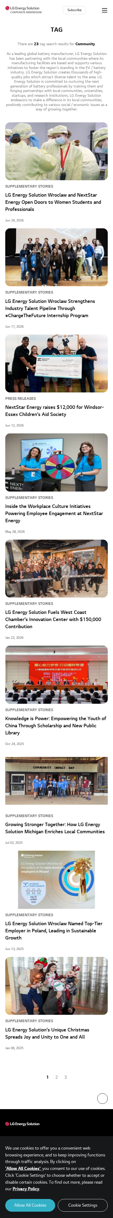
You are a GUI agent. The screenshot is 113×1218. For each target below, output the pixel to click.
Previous (35, 1077)
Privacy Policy (26, 1189)
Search (94, 10)
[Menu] (104, 10)
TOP (102, 1098)
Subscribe (74, 10)
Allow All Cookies (30, 1205)
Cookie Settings (82, 1205)
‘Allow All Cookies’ (22, 1168)
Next (78, 1077)
